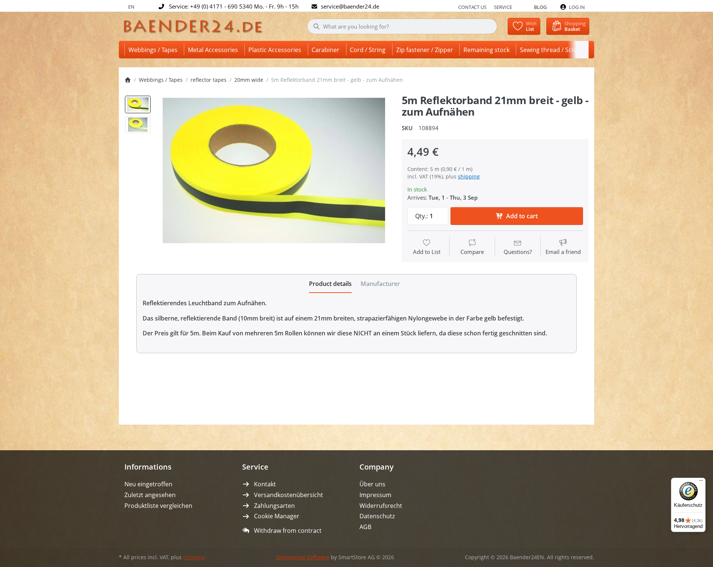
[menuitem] (154, 50)
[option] (137, 104)
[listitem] (274, 170)
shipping (469, 176)
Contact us (472, 7)
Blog (540, 7)
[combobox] (402, 26)
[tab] (330, 283)
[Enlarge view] (274, 170)
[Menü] (701, 482)
